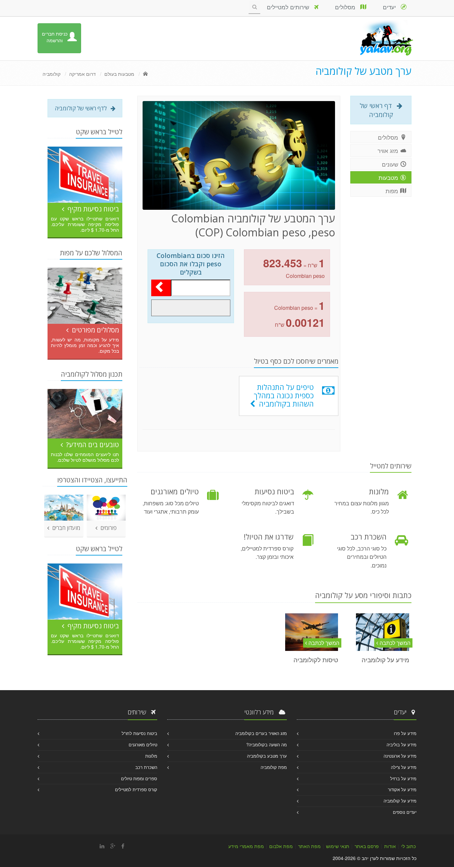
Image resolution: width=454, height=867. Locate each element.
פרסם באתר (367, 846)
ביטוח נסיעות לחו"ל (139, 733)
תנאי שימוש (337, 846)
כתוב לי (408, 846)
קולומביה (51, 73)
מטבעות (389, 177)
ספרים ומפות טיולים (139, 778)
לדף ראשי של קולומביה (83, 108)
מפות (393, 190)
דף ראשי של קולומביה (378, 110)
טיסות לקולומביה (315, 659)
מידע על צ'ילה (403, 767)
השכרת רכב (146, 767)
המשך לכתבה (394, 643)
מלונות (151, 756)
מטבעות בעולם (119, 73)
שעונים (391, 164)
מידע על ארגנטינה (400, 756)
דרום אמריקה (82, 73)
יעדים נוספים (404, 812)
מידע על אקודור (402, 789)
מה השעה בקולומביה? (266, 744)
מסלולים (347, 7)
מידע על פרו (405, 733)
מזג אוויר (389, 150)
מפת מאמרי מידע (246, 846)
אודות (390, 846)
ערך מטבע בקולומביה (267, 756)
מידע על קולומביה (385, 659)
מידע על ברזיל (403, 778)
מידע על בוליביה (401, 744)
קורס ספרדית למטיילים (136, 789)
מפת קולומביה (274, 767)
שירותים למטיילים (290, 7)
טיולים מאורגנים (143, 744)
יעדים (392, 7)
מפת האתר (309, 846)
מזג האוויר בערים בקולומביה (261, 733)
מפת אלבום (281, 846)
